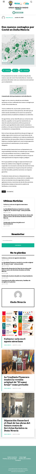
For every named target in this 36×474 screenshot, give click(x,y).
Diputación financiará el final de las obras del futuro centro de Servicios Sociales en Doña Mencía (18, 216)
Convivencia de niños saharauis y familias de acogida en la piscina (16, 281)
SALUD (5, 60)
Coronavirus (10, 191)
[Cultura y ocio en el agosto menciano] (18, 323)
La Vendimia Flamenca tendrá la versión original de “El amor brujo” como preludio (16, 209)
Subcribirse (18, 245)
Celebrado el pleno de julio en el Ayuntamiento (14, 223)
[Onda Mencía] (4, 17)
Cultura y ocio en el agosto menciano (15, 204)
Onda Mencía (9, 17)
